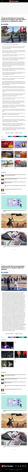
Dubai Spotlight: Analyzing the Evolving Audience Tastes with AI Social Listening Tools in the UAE (14, 211)
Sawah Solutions (20, 469)
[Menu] (2, 1)
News (1, 264)
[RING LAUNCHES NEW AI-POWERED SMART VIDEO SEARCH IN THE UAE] (2, 190)
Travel (2, 16)
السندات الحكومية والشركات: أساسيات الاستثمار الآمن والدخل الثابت (11, 246)
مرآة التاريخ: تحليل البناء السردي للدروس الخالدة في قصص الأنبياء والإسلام (12, 228)
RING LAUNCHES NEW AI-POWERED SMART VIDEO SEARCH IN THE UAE (13, 189)
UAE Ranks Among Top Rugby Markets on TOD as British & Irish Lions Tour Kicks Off (7, 149)
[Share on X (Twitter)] (3, 24)
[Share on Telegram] (7, 24)
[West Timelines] (14, 1)
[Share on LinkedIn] (6, 24)
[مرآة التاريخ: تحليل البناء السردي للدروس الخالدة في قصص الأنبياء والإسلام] (14, 221)
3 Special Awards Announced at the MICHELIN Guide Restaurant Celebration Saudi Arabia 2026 (15, 186)
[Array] (20, 144)
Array (15, 148)
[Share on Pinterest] (4, 24)
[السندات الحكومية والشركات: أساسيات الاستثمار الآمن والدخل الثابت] (14, 238)
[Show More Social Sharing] (9, 24)
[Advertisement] (14, 8)
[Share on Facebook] (1, 24)
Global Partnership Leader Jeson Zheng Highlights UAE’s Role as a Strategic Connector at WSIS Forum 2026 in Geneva (15, 182)
